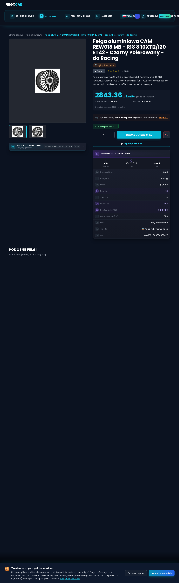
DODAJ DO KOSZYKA (139, 135)
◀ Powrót (99, 71)
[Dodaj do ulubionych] (166, 135)
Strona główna (16, 35)
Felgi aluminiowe (34, 35)
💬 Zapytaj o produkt (131, 143)
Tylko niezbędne (136, 573)
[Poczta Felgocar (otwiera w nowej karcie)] (137, 16)
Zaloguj (154, 16)
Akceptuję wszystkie (161, 573)
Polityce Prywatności (70, 578)
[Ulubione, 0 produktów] (148, 16)
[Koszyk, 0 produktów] (143, 16)
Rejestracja (164, 16)
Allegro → (163, 118)
